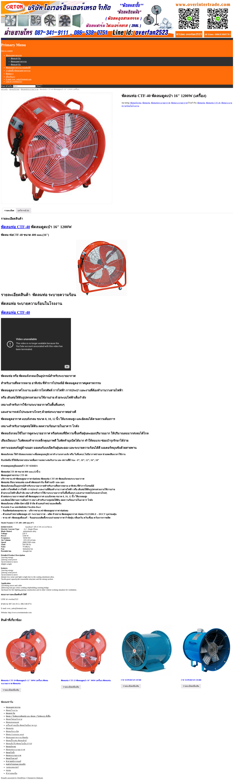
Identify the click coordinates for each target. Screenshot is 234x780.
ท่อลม (8, 770)
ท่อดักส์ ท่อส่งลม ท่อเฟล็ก (16, 764)
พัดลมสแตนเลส (12, 722)
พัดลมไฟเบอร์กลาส (14, 719)
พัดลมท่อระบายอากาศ (29, 89)
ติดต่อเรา (10, 74)
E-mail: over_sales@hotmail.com (18, 79)
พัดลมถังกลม (14, 89)
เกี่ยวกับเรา (10, 77)
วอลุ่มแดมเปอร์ (12, 767)
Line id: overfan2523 (14, 81)
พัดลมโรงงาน (12, 710)
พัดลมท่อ (146, 103)
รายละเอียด (9, 210)
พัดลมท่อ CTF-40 (213, 103)
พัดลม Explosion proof (15, 734)
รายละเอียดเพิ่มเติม (11, 690)
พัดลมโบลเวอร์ (12, 758)
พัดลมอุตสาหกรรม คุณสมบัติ (18, 68)
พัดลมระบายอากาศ (179, 103)
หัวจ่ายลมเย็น (11, 773)
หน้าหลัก (4, 89)
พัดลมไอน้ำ (10, 753)
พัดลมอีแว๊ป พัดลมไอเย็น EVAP (19, 744)
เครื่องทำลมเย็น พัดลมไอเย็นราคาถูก (21, 725)
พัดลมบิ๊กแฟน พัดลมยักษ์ (16, 741)
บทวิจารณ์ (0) (23, 210)
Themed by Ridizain (35, 778)
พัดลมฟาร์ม (16, 58)
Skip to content (7, 51)
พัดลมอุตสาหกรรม (14, 55)
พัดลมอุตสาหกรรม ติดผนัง (17, 737)
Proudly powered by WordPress (13, 778)
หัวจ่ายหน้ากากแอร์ (13, 761)
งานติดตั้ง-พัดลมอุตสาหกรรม (18, 71)
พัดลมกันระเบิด (12, 731)
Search (3, 39)
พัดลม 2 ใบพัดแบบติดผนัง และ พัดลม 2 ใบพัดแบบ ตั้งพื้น (28, 716)
